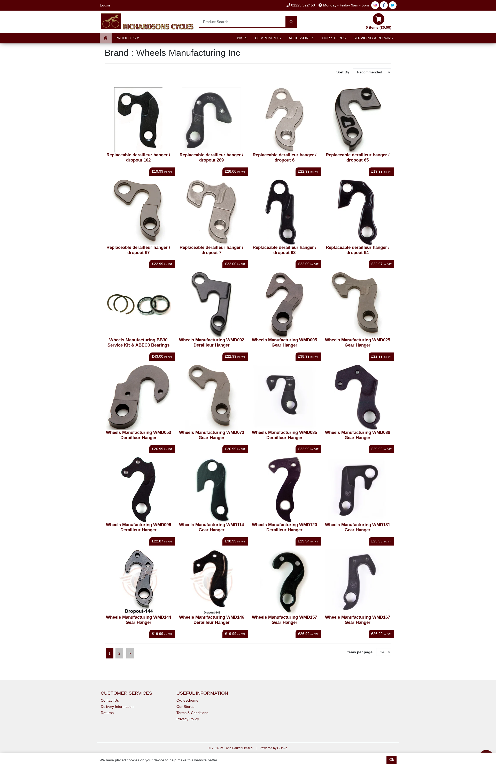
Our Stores (334, 38)
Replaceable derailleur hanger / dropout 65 (358, 157)
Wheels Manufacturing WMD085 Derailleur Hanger (284, 435)
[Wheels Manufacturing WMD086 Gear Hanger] (357, 397)
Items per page (359, 652)
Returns (107, 713)
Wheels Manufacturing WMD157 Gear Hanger (284, 620)
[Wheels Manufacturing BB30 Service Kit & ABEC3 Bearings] (138, 305)
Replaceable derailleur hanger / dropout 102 (138, 157)
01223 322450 (302, 5)
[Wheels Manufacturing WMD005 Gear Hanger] (284, 305)
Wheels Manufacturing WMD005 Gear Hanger (284, 343)
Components (268, 38)
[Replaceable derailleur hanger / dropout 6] (284, 120)
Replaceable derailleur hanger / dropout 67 (138, 250)
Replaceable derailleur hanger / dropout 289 (211, 157)
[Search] (291, 22)
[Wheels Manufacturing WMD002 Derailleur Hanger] (211, 305)
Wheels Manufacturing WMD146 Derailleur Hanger (211, 620)
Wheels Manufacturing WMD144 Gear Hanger (138, 620)
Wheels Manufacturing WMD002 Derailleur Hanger (211, 343)
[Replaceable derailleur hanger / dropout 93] (284, 212)
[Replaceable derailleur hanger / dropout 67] (138, 212)
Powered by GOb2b (273, 748)
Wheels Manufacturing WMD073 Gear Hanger (211, 435)
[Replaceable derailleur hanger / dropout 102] (138, 120)
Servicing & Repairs (373, 38)
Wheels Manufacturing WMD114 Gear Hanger (211, 527)
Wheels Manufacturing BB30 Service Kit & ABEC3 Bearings (138, 343)
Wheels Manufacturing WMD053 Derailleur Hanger (138, 435)
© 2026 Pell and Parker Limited (231, 748)
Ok (391, 759)
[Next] (130, 653)
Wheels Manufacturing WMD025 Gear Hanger (357, 343)
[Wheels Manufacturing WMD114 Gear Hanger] (211, 490)
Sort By (343, 72)
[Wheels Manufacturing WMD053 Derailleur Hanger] (138, 397)
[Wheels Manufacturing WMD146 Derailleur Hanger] (211, 582)
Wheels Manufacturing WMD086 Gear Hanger (357, 435)
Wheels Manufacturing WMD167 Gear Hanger (357, 620)
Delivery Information (117, 706)
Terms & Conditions (192, 713)
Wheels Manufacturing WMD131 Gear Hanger (357, 527)
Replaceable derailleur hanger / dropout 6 (284, 157)
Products (126, 38)
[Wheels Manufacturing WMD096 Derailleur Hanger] (138, 490)
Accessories (301, 38)
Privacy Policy (187, 719)
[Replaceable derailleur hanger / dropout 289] (211, 120)
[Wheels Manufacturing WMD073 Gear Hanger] (211, 397)
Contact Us (110, 700)
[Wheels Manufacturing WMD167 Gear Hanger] (357, 582)
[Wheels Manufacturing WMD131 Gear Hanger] (357, 490)
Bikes (242, 38)
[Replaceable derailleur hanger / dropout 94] (357, 212)
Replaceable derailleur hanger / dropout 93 (284, 250)
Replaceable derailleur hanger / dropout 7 (211, 250)
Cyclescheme (187, 700)
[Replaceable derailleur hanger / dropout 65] (357, 120)
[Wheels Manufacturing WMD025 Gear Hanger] (357, 305)
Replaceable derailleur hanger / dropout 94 (358, 250)
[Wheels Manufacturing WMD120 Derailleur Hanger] (284, 490)
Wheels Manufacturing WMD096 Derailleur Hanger (138, 527)
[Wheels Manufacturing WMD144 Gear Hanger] (138, 582)
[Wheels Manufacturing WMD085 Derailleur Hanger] (284, 397)
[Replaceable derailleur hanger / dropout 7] (211, 212)
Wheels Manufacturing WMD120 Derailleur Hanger (284, 527)
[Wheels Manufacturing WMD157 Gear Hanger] (284, 582)
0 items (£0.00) (378, 27)
